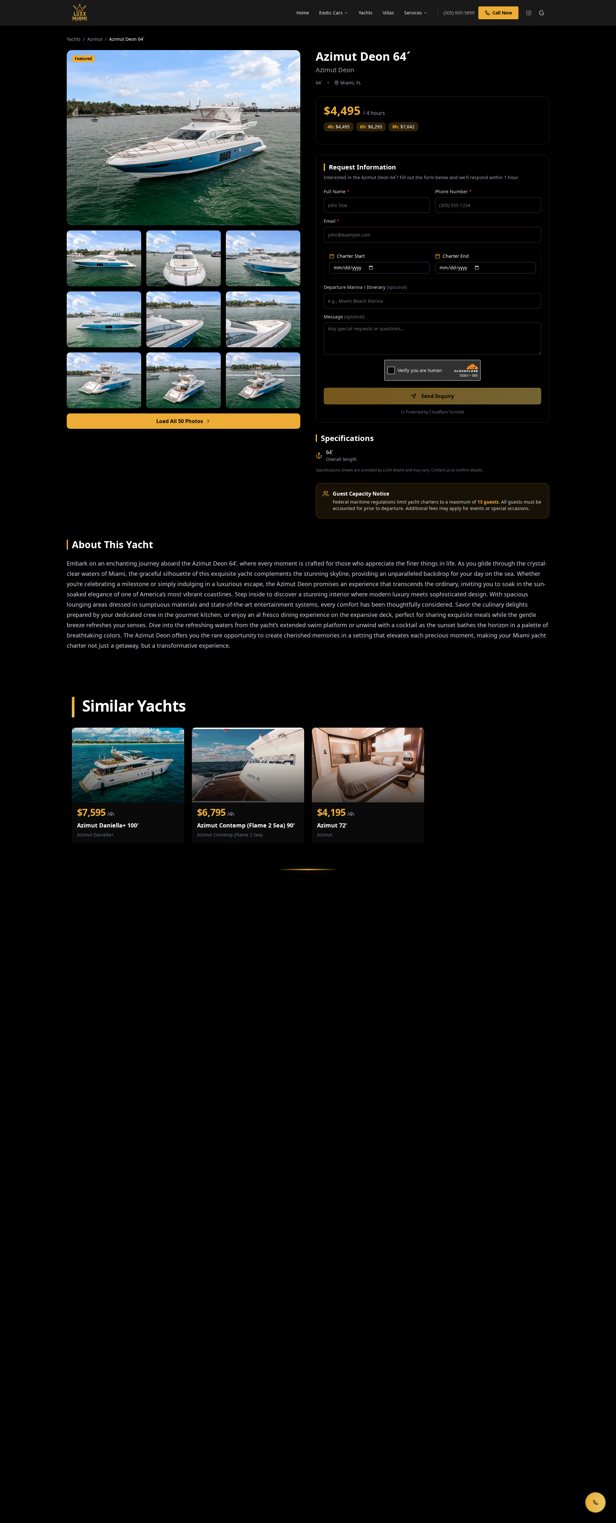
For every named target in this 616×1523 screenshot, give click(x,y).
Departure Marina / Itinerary (365, 287)
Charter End (456, 256)
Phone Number (453, 191)
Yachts (365, 13)
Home (302, 13)
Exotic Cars (331, 13)
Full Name (336, 191)
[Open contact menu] (595, 1502)
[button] (183, 137)
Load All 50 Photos (179, 421)
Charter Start (351, 256)
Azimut (94, 39)
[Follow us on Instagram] (529, 13)
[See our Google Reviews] (541, 13)
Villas (388, 13)
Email (331, 221)
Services (413, 13)
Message (344, 317)
